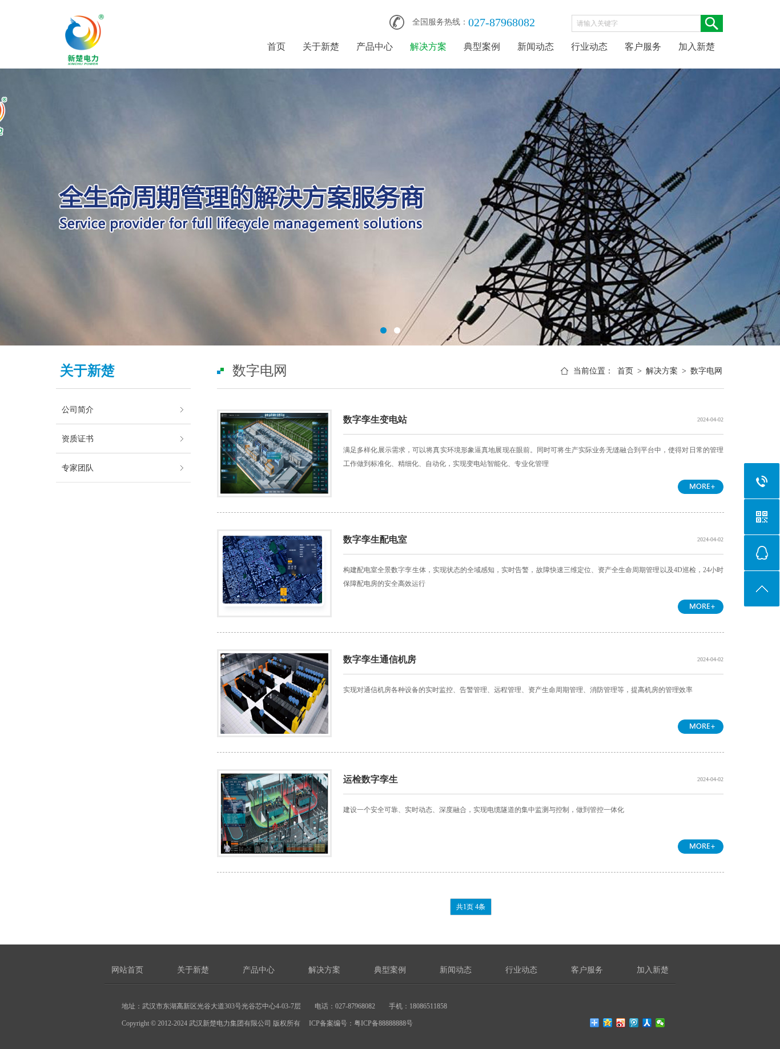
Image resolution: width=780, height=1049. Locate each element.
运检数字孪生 (370, 779)
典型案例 (482, 46)
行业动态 (589, 46)
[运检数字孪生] (274, 779)
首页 (276, 46)
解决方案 (428, 46)
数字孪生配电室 (375, 539)
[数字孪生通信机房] (274, 660)
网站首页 (127, 970)
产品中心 (374, 46)
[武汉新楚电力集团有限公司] (84, 18)
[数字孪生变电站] (274, 420)
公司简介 (78, 409)
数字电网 (706, 371)
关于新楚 (321, 46)
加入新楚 (696, 46)
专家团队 (78, 467)
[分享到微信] (660, 1022)
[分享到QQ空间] (608, 1022)
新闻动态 (535, 46)
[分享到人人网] (647, 1022)
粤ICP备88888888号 (383, 1023)
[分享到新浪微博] (621, 1022)
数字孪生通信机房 (379, 659)
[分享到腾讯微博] (634, 1022)
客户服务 (643, 46)
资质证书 (78, 438)
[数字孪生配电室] (274, 540)
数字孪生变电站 (375, 419)
